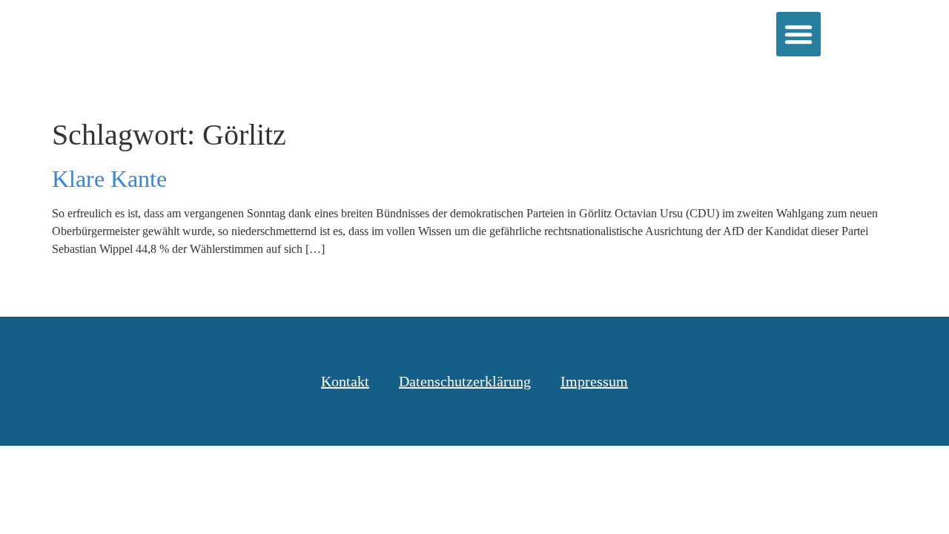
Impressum (594, 381)
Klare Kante (109, 178)
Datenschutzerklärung (465, 381)
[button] (798, 34)
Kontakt (345, 381)
